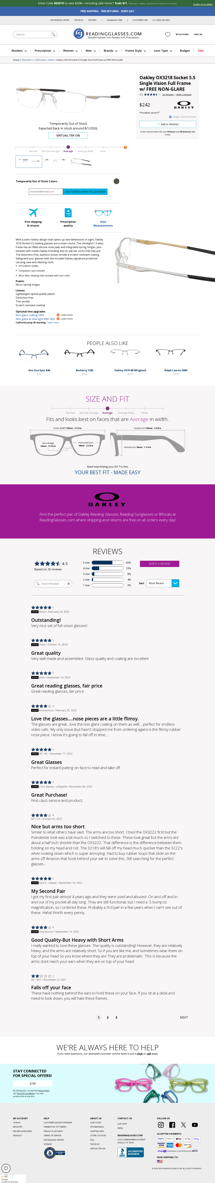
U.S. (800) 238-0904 (161, 20)
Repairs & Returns (22, 1131)
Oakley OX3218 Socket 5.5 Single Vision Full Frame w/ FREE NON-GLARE (89, 60)
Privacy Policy (44, 1090)
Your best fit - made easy (107, 472)
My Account (182, 34)
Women (68, 50)
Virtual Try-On (68, 135)
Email (120, 1128)
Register (17, 1126)
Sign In (16, 1122)
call (149, 1053)
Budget (185, 50)
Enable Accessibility (203, 4)
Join (33, 1083)
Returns (92, 20)
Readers (17, 50)
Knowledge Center (60, 20)
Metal (51, 60)
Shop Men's (27, 60)
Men (89, 50)
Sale (201, 50)
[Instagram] (161, 1127)
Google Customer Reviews (184, 116)
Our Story (95, 1122)
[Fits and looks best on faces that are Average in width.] (68, 152)
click (140, 1053)
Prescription (43, 50)
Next (184, 1017)
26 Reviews (168, 94)
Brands (108, 50)
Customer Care (140, 20)
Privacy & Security (53, 1131)
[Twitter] (183, 1127)
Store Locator (98, 1135)
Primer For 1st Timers (55, 1126)
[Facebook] (172, 1127)
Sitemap (48, 1144)
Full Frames (40, 60)
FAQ (92, 1139)
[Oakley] (184, 105)
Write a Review (183, 94)
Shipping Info (97, 1131)
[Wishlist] (167, 34)
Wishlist (17, 1135)
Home (16, 60)
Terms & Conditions (26, 1093)
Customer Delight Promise (58, 1122)
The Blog (78, 20)
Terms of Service (52, 1135)
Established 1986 (114, 20)
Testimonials (97, 1126)
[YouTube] (195, 1127)
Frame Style (133, 50)
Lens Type (161, 50)
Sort (141, 583)
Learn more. (53, 322)
